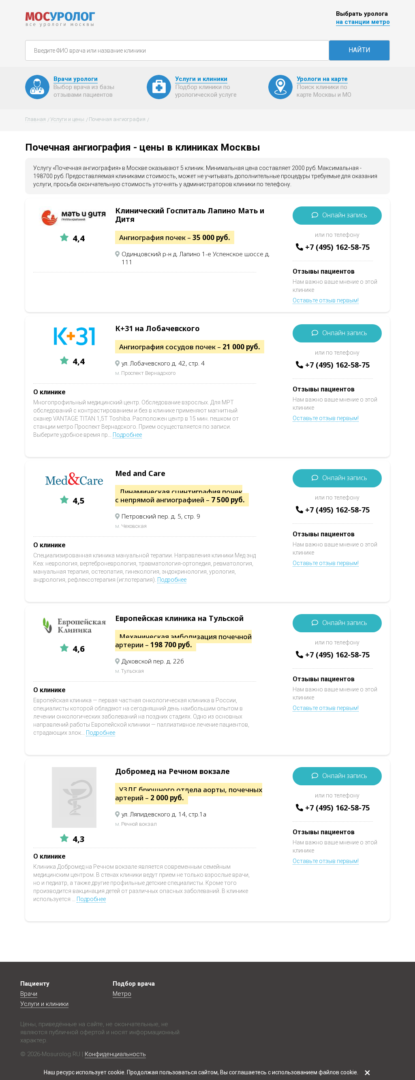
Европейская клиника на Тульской (179, 618)
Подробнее (127, 435)
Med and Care (140, 473)
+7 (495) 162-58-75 (337, 247)
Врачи (28, 993)
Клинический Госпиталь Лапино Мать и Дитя (189, 215)
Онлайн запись (344, 214)
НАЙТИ (359, 50)
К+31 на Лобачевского (157, 328)
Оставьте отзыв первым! (326, 300)
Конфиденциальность (115, 1054)
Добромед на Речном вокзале (172, 771)
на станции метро (363, 22)
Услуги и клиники (44, 1004)
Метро (122, 993)
